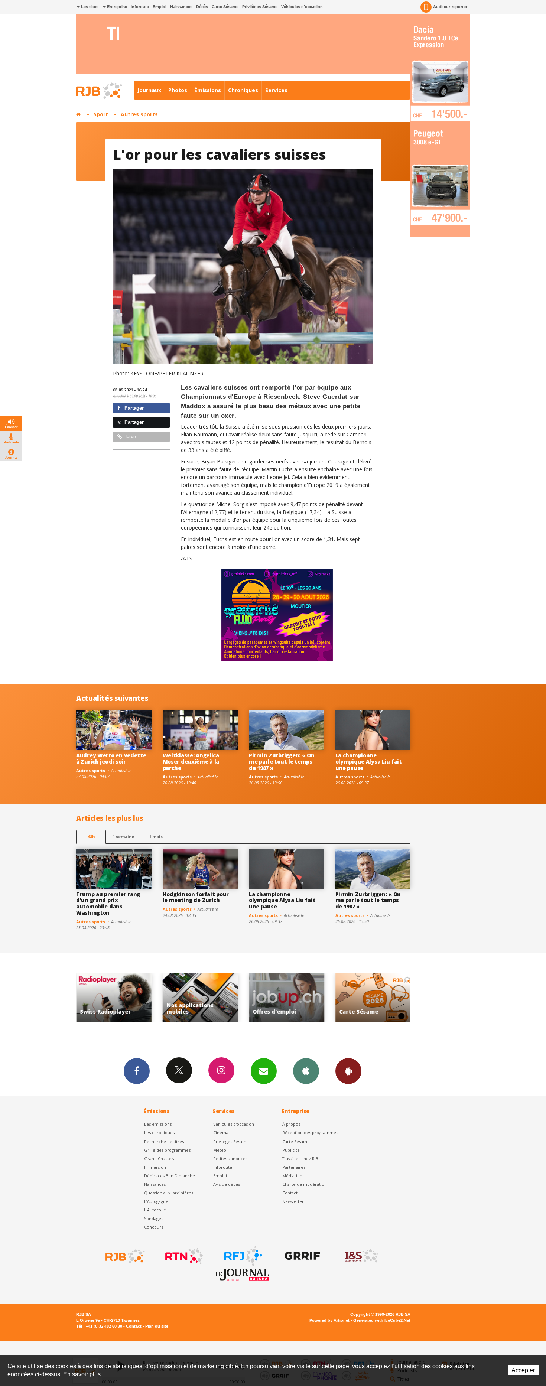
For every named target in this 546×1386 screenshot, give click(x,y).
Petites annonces (230, 1158)
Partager (133, 408)
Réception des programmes (310, 1132)
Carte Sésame (225, 6)
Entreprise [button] (116, 6)
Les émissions (158, 1124)
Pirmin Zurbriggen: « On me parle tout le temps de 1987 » (282, 761)
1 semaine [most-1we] (123, 836)
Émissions (207, 90)
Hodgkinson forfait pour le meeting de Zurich (196, 897)
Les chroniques (159, 1132)
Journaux (149, 90)
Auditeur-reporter (450, 6)
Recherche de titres (164, 1141)
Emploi (159, 6)
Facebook (137, 1071)
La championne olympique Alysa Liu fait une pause (368, 761)
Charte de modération (304, 1184)
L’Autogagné (156, 1201)
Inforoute (140, 6)
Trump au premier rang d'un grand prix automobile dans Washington (108, 903)
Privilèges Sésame (259, 6)
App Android (348, 1071)
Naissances (181, 6)
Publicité (291, 1150)
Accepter (523, 1370)
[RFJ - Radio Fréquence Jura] (242, 1256)
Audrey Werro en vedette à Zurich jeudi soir (111, 758)
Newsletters (264, 1071)
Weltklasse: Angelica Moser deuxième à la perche (191, 761)
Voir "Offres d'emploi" (200, 998)
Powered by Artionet (329, 1320)
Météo (219, 1150)
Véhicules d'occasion (302, 6)
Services (276, 90)
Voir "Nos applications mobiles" (114, 998)
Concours (153, 1226)
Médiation (292, 1175)
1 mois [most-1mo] (156, 836)
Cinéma (220, 1132)
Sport (101, 114)
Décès (202, 6)
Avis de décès (226, 1184)
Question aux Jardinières (168, 1192)
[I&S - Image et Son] (361, 1256)
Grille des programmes (167, 1150)
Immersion (155, 1167)
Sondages (153, 1218)
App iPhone (306, 1071)
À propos (291, 1124)
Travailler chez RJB (300, 1158)
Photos (177, 90)
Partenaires (293, 1167)
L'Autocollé (155, 1209)
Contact (290, 1192)
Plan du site (156, 1326)
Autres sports (139, 114)
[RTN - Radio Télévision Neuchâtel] (183, 1256)
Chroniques (243, 90)
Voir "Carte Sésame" (286, 998)
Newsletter (293, 1201)
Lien (130, 436)
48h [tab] (91, 836)
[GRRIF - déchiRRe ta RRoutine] (301, 1256)
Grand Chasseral (160, 1158)
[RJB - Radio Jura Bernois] (124, 1256)
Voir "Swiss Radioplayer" (373, 998)
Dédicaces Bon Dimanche (169, 1175)
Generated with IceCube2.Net (381, 1320)
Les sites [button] (89, 6)
